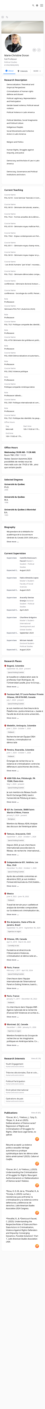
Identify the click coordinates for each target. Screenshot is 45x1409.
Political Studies (10, 62)
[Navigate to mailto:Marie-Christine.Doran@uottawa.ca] (34, 50)
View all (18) (36, 1058)
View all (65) (36, 1113)
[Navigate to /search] (33, 5)
